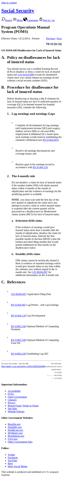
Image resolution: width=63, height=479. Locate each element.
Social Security (17, 11)
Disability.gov (15, 427)
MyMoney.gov (15, 433)
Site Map (12, 408)
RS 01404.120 (40, 167)
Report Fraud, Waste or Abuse (23, 405)
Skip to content (9, 2)
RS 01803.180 (18, 340)
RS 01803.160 (18, 326)
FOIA (11, 394)
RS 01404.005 (50, 140)
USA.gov (13, 438)
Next (59, 38)
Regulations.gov (16, 436)
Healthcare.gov (15, 430)
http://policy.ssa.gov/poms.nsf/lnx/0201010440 (23, 366)
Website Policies (16, 411)
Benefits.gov (14, 424)
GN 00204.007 (40, 272)
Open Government (17, 396)
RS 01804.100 (18, 353)
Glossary (12, 399)
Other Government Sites (20, 441)
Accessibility (14, 391)
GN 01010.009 (26, 74)
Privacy (12, 402)
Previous (50, 38)
